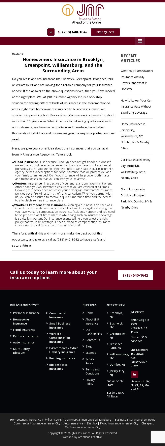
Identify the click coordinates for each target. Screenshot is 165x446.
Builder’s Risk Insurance (58, 367)
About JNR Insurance (92, 321)
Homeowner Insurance (21, 321)
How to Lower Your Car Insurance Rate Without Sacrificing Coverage (136, 106)
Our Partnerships (94, 332)
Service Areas (90, 361)
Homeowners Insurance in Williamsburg (36, 419)
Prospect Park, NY (116, 346)
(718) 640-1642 (74, 31)
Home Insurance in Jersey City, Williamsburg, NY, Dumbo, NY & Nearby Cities (135, 136)
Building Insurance (62, 358)
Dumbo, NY (117, 364)
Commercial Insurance (57, 315)
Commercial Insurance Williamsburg (88, 419)
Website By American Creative (82, 437)
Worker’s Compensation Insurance (59, 337)
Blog (89, 346)
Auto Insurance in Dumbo (80, 423)
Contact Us (93, 340)
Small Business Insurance (59, 325)
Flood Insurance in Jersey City (119, 423)
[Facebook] (51, 32)
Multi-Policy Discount (21, 351)
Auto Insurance (23, 342)
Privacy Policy (90, 382)
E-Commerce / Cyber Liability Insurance (63, 350)
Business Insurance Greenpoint (134, 419)
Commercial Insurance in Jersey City (37, 423)
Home (90, 313)
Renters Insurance (25, 336)
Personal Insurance (26, 313)
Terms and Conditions (93, 371)
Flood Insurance (24, 330)
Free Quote (105, 32)
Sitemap (91, 353)
